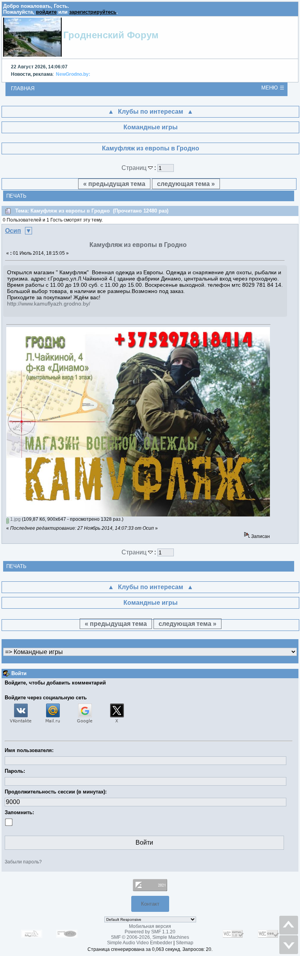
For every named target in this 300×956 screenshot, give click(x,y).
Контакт (150, 904)
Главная (22, 88)
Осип (13, 230)
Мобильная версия (150, 926)
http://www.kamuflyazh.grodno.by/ (48, 303)
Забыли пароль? (23, 862)
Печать (16, 196)
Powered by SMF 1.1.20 (150, 932)
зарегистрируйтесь (92, 12)
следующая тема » (186, 183)
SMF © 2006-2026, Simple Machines (150, 937)
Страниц (134, 167)
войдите (46, 12)
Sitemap (184, 942)
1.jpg (15, 519)
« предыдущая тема (114, 183)
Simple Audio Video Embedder (139, 942)
